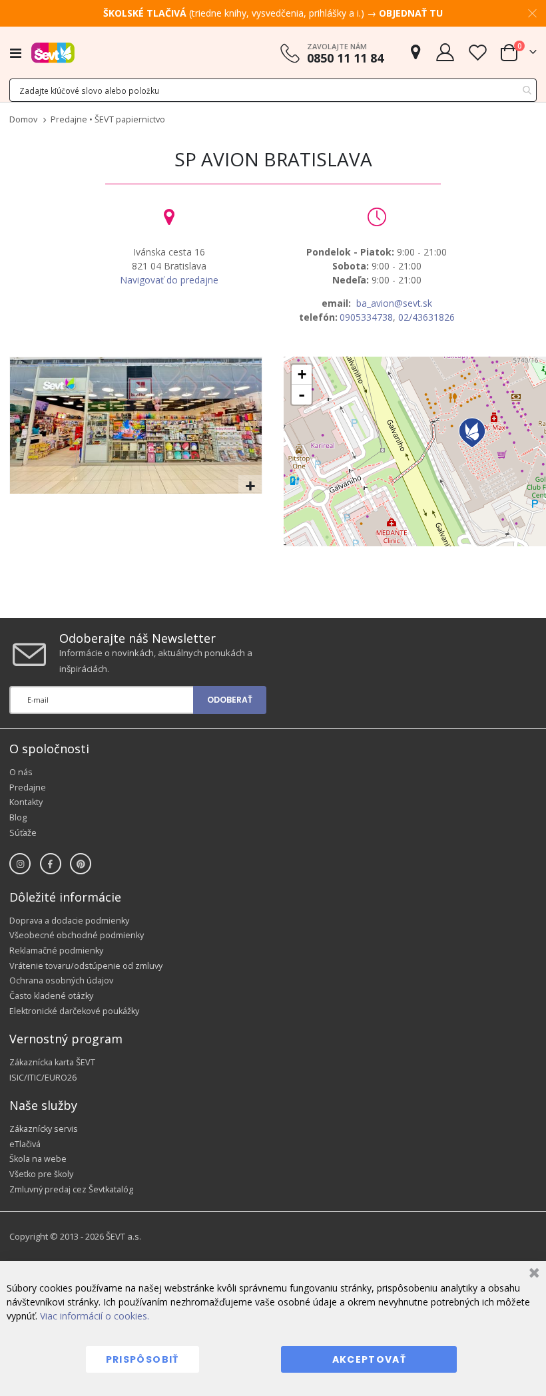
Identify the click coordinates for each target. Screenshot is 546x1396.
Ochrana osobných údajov (61, 980)
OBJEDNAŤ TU (411, 13)
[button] (250, 486)
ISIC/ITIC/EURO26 (43, 1077)
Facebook (50, 863)
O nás (21, 772)
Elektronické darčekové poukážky (74, 1011)
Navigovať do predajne (169, 279)
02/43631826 (426, 317)
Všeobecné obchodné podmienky (76, 935)
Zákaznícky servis (43, 1128)
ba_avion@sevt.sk (394, 303)
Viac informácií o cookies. (94, 1315)
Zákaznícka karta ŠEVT (52, 1062)
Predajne (27, 787)
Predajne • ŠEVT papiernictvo (108, 119)
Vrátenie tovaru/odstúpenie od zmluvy (85, 965)
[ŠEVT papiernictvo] (53, 52)
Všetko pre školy (41, 1174)
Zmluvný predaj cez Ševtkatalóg (71, 1189)
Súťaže (23, 832)
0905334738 (366, 317)
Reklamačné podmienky (56, 950)
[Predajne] (415, 52)
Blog (18, 817)
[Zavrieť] (532, 1274)
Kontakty (26, 802)
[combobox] (273, 90)
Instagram (20, 863)
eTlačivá (25, 1144)
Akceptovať (369, 1359)
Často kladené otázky (51, 995)
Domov (23, 119)
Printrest (80, 863)
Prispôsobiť (142, 1359)
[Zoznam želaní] (477, 52)
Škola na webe (38, 1158)
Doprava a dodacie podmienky (69, 920)
